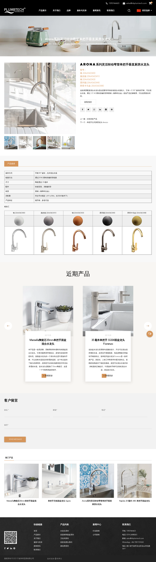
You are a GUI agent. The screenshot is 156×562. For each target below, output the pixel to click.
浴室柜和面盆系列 (67, 535)
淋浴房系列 (64, 546)
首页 (41, 44)
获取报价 (88, 102)
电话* (104, 410)
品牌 (69, 11)
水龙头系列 (57, 44)
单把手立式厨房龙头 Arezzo (97, 122)
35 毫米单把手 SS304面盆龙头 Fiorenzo (108, 342)
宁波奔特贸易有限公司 (25, 558)
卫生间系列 (64, 538)
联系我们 (111, 11)
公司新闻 (96, 535)
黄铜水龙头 (75, 44)
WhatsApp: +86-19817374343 (133, 542)
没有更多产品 (92, 119)
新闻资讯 (96, 11)
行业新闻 (96, 531)
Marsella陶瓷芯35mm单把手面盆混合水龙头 (48, 342)
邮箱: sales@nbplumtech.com (133, 538)
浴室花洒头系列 (66, 542)
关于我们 (56, 11)
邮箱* (55, 410)
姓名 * (6, 410)
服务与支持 (81, 11)
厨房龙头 (66, 44)
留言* (6, 425)
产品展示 (42, 11)
